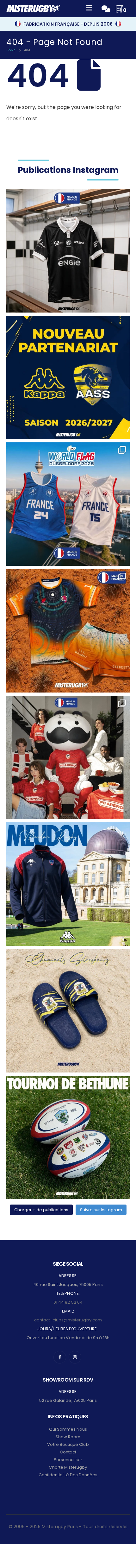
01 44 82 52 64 (68, 1302)
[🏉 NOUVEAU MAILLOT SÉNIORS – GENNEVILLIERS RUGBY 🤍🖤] (68, 251)
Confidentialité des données (68, 1475)
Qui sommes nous (68, 1429)
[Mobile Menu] (89, 9)
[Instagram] (75, 1357)
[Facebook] (59, 1357)
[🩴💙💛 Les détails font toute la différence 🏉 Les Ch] (68, 1011)
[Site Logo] (33, 8)
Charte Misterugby (68, 1467)
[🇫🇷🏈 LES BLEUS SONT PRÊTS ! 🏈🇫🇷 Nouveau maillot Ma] (68, 504)
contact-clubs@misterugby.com (68, 1320)
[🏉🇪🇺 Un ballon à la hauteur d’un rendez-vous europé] (68, 1137)
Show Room (68, 1437)
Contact (68, 1452)
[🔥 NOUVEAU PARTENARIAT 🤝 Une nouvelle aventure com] (68, 377)
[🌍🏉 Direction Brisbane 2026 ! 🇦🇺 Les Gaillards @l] (68, 631)
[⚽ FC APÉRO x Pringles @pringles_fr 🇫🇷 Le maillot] (68, 757)
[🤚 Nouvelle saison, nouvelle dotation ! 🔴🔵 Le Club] (68, 884)
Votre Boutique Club (68, 1444)
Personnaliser (68, 1460)
